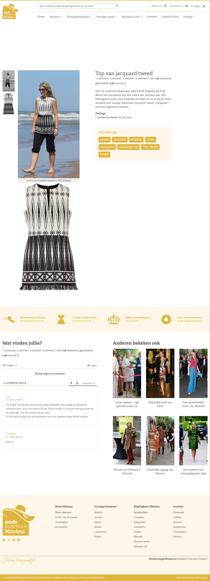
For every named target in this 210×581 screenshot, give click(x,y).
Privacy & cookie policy (92, 577)
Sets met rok (140, 546)
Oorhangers (179, 531)
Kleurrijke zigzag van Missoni (160, 471)
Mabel (97, 536)
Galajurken (140, 522)
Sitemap (73, 577)
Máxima (54, 17)
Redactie (156, 6)
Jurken (137, 531)
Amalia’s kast (170, 16)
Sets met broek (141, 541)
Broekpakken (141, 512)
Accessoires (61, 526)
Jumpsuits (139, 526)
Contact (203, 558)
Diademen (179, 512)
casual (104, 139)
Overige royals (105, 17)
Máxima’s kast (131, 17)
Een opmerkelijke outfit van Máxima (193, 404)
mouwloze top (128, 147)
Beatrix (98, 512)
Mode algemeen (63, 512)
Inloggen (195, 6)
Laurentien (100, 531)
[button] (117, 6)
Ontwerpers (61, 522)
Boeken (182, 558)
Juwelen (152, 16)
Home (41, 16)
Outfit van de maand (66, 517)
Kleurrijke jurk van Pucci (160, 404)
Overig (187, 17)
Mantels (138, 536)
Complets (139, 517)
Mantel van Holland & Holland (127, 471)
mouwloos (107, 147)
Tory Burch (150, 147)
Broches (177, 522)
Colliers (177, 517)
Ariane (98, 526)
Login (93, 365)
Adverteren (176, 6)
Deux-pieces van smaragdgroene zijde (193, 471)
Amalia (98, 517)
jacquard (120, 139)
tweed (104, 154)
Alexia (97, 522)
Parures (177, 536)
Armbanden (179, 526)
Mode (150, 139)
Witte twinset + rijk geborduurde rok (127, 404)
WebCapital (201, 577)
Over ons (192, 558)
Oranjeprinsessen (78, 17)
